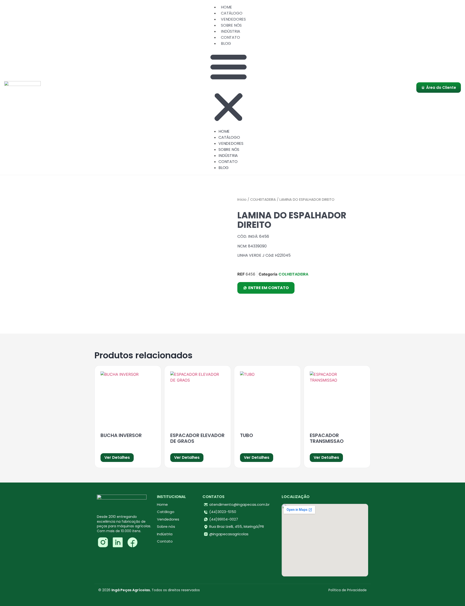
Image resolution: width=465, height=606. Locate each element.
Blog (226, 43)
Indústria (230, 31)
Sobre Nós (231, 25)
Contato (230, 37)
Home (226, 7)
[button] (228, 87)
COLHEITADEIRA (263, 199)
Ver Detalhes (117, 457)
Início (242, 199)
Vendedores (233, 19)
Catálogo (231, 13)
